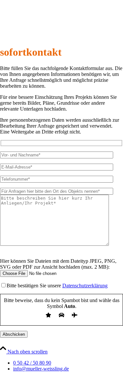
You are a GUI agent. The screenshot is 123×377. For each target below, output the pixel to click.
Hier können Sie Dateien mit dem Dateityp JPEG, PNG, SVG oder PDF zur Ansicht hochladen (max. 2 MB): (58, 264)
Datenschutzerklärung (85, 285)
